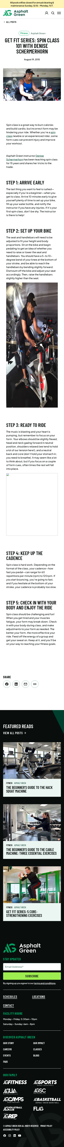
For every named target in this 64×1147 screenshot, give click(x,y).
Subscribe (32, 976)
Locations (38, 996)
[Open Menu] (59, 13)
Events (7, 1055)
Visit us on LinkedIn (14, 1135)
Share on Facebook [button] (7, 684)
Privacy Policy (46, 1126)
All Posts (11, 21)
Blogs (36, 1055)
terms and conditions (44, 983)
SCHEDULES (10, 996)
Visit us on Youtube (19, 1135)
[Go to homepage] (15, 13)
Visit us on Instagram (9, 1135)
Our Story (8, 1043)
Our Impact (39, 1043)
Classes (37, 1049)
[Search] (53, 13)
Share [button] (35, 684)
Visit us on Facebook (4, 1135)
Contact (8, 1005)
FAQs (5, 1061)
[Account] (46, 13)
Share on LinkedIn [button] (16, 684)
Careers (7, 1049)
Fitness (9, 783)
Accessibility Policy (11, 1129)
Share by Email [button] (25, 684)
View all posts (13, 733)
